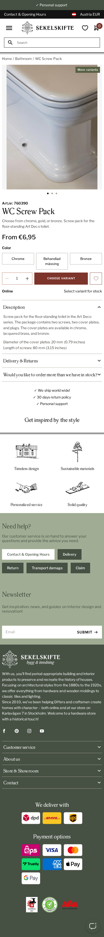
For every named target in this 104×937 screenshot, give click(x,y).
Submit (84, 632)
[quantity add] (27, 278)
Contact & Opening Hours (25, 14)
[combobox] (56, 43)
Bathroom (23, 58)
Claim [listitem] (80, 568)
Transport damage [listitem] (47, 568)
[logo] (48, 28)
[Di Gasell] (32, 905)
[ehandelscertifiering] (50, 905)
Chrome (18, 259)
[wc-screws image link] (52, 127)
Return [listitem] (12, 568)
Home (7, 58)
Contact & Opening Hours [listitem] (28, 554)
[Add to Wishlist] (96, 279)
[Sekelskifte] (52, 659)
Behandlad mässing (52, 261)
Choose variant (61, 278)
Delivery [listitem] (69, 554)
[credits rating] (70, 904)
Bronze (86, 259)
